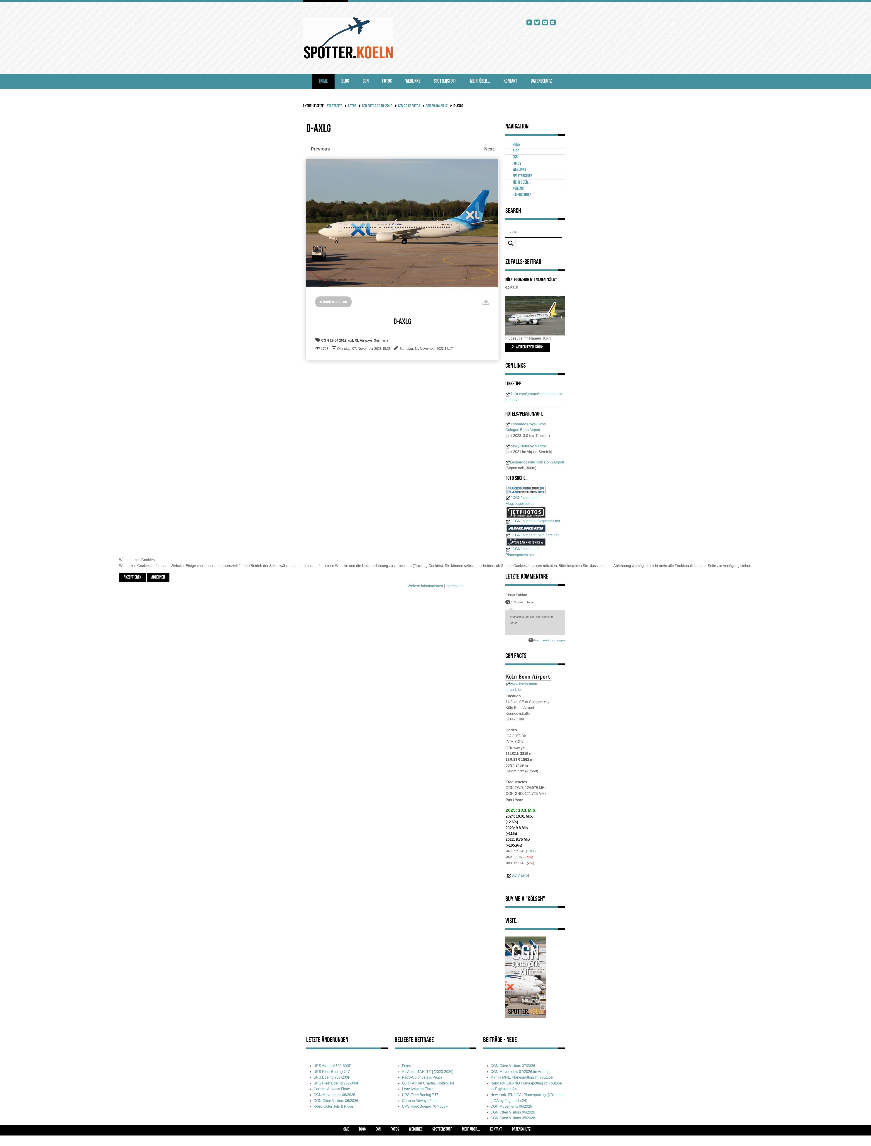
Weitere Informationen (425, 586)
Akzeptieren (132, 577)
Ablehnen (158, 577)
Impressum (454, 586)
